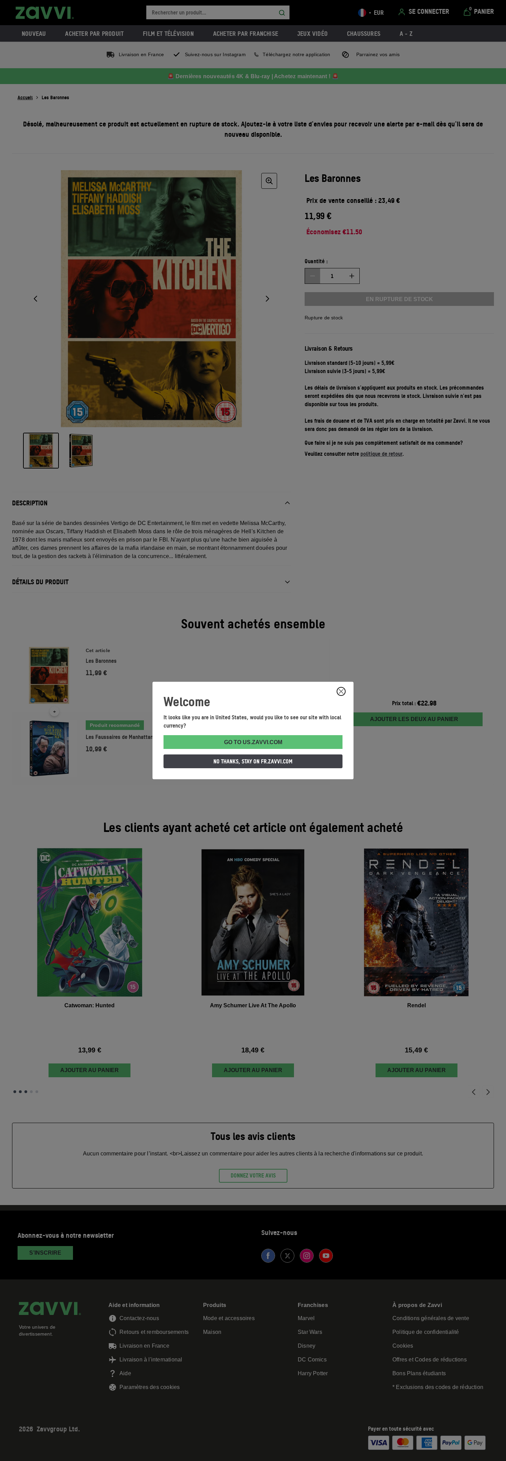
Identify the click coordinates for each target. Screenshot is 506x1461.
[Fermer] (341, 691)
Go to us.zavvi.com (253, 742)
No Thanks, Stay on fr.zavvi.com (253, 761)
